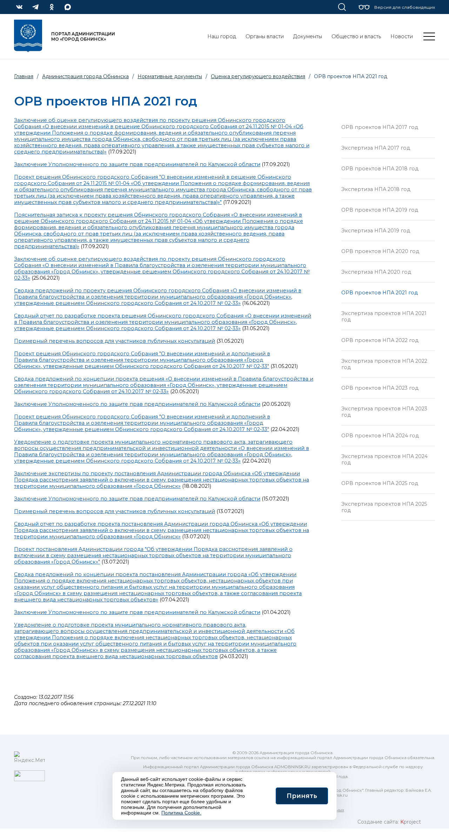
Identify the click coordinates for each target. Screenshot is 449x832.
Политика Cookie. (181, 813)
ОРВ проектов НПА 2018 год (379, 168)
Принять (302, 796)
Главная (23, 76)
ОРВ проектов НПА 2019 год (379, 210)
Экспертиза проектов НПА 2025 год (384, 507)
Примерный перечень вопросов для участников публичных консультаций (114, 341)
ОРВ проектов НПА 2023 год (379, 388)
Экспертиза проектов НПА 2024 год (384, 459)
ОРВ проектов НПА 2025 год (379, 483)
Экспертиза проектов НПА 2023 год (384, 411)
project (410, 822)
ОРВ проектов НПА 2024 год (380, 435)
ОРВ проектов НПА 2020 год (380, 251)
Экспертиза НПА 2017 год (375, 148)
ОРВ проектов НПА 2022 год (379, 340)
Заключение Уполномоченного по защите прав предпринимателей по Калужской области (137, 164)
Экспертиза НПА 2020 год (376, 272)
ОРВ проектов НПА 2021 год (379, 292)
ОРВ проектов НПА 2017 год (379, 127)
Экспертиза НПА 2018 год (375, 189)
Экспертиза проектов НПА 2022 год (384, 364)
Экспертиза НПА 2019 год (375, 230)
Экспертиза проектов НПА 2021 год (384, 316)
